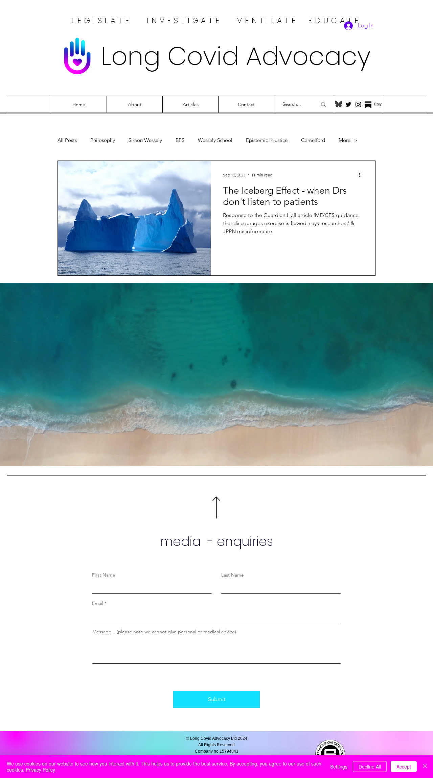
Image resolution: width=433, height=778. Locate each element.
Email (98, 603)
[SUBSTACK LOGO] (368, 104)
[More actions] (362, 175)
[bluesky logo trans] (338, 104)
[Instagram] (358, 104)
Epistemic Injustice (267, 140)
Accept (403, 766)
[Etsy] (378, 104)
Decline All (370, 766)
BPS (180, 140)
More (344, 140)
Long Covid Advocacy (235, 56)
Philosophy (102, 140)
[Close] (425, 766)
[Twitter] (348, 104)
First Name (103, 575)
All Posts (67, 140)
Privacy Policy (40, 769)
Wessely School (215, 140)
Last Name (232, 575)
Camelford (313, 140)
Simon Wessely (145, 140)
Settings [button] (338, 766)
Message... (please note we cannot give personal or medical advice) (164, 631)
